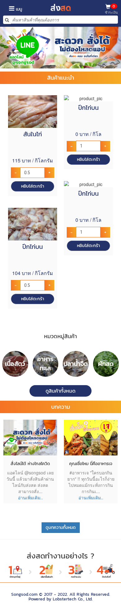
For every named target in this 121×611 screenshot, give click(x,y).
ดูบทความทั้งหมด (61, 527)
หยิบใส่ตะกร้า (32, 186)
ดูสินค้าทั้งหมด (60, 390)
